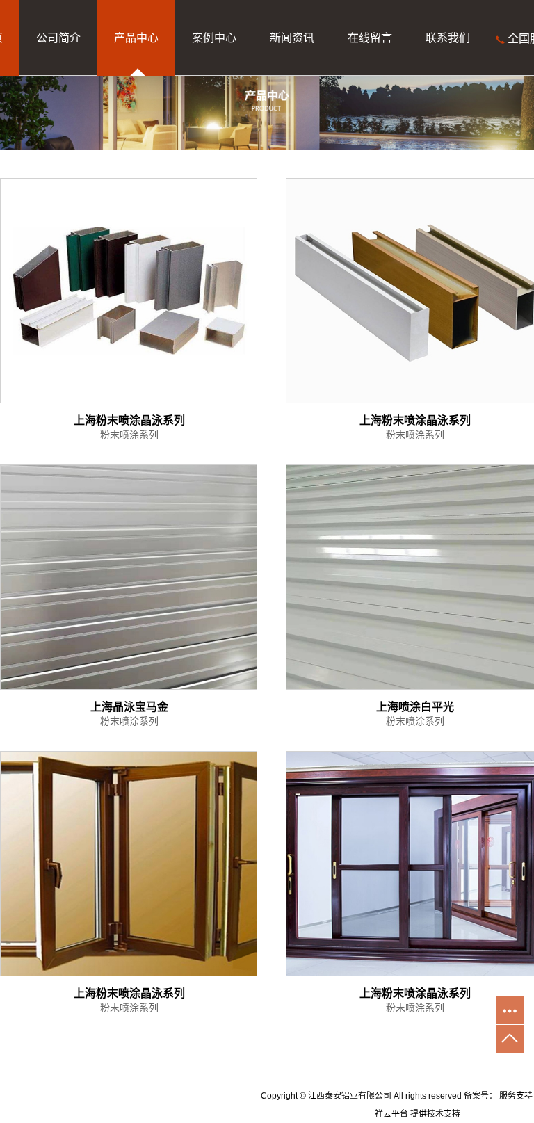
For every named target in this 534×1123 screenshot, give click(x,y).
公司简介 (58, 38)
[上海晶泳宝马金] (128, 577)
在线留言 (370, 38)
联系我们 (448, 38)
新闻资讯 (292, 38)
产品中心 (136, 38)
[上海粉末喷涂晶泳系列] (128, 290)
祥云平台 (391, 1114)
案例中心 (214, 38)
